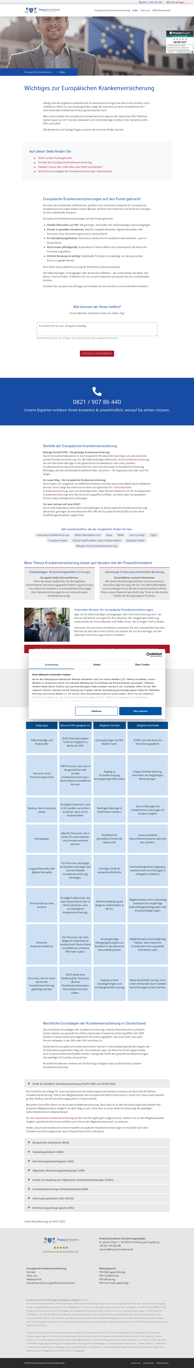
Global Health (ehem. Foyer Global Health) (97, 540)
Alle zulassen (140, 711)
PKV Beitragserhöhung (112, 1272)
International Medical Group (53, 535)
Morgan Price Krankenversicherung (97, 546)
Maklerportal (34, 1279)
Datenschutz (106, 701)
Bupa (109, 535)
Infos (135, 10)
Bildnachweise (163, 1363)
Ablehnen (96, 711)
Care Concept (137, 535)
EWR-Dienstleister (161, 10)
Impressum (136, 1363)
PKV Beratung (107, 1279)
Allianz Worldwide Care (88, 535)
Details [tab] (97, 664)
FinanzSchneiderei (38, 72)
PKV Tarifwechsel (109, 1275)
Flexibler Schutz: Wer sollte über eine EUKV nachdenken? (70, 167)
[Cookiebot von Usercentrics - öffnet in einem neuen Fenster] (148, 654)
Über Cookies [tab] (142, 664)
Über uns (145, 10)
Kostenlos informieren (97, 353)
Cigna (153, 535)
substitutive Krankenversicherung (54, 1118)
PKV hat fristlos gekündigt (114, 1283)
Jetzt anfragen (177, 2)
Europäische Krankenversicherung (112, 10)
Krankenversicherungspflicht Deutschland (51, 1283)
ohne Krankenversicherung (133, 459)
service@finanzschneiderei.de (116, 1249)
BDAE (121, 535)
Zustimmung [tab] (51, 664)
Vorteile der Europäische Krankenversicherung (65, 162)
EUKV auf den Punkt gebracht (55, 158)
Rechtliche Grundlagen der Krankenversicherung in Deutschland (75, 171)
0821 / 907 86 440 (152, 2)
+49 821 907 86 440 (110, 1245)
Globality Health (135, 540)
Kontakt (31, 1272)
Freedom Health (58, 540)
